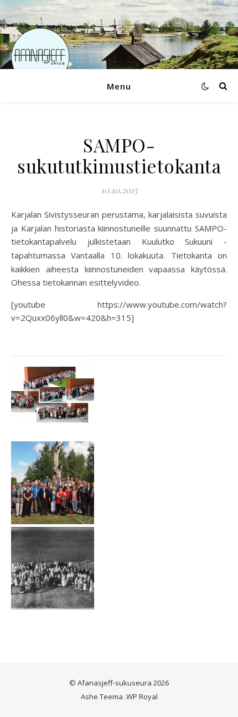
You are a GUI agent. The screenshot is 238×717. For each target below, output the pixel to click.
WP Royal (142, 697)
